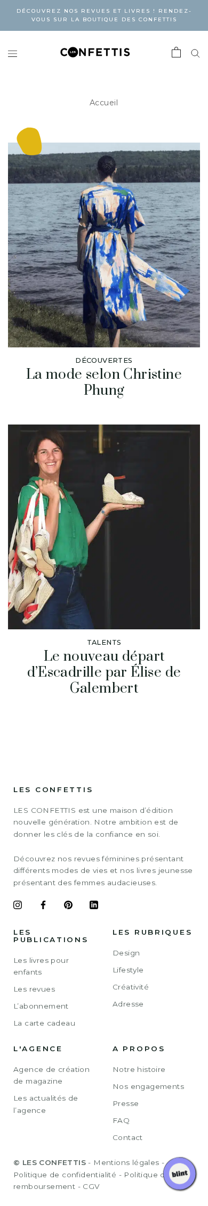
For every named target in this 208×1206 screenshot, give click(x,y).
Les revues (34, 989)
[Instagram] (17, 906)
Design (126, 953)
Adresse (128, 1004)
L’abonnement (41, 1006)
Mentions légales (126, 1162)
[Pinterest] (68, 906)
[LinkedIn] (94, 906)
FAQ (121, 1120)
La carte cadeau (44, 1023)
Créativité (131, 987)
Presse (126, 1103)
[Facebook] (43, 906)
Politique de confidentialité (64, 1174)
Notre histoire (139, 1069)
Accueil (104, 102)
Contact (128, 1137)
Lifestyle (128, 970)
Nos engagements (148, 1086)
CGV (91, 1186)
